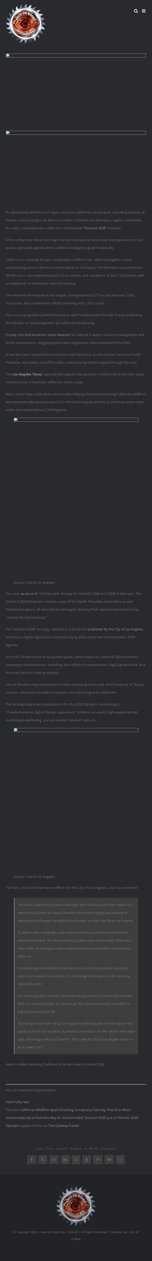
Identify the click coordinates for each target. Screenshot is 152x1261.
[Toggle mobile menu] (144, 11)
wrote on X (29, 593)
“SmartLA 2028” (95, 228)
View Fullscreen (18, 1102)
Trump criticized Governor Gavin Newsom (38, 335)
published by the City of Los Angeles (115, 629)
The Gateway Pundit (63, 1125)
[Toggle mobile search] (136, 11)
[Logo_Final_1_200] (76, 1188)
